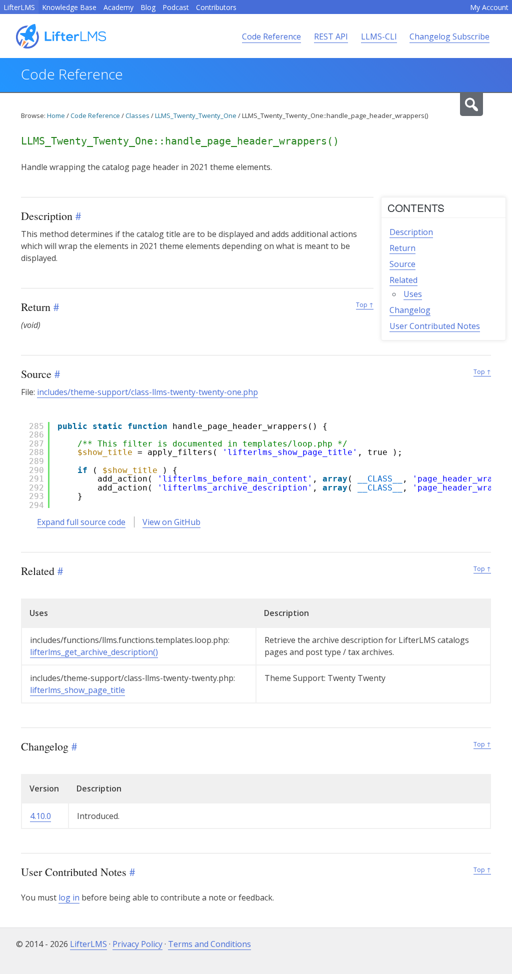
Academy (119, 7)
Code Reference (271, 36)
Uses (413, 294)
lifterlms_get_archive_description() (94, 652)
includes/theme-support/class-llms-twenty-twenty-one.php (147, 392)
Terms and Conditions (209, 944)
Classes (138, 115)
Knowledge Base (69, 7)
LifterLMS (19, 7)
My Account (489, 7)
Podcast (175, 7)
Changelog (410, 310)
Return (403, 248)
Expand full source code (81, 522)
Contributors (216, 7)
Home (56, 115)
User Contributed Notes (435, 326)
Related (404, 280)
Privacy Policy (137, 944)
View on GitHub (171, 522)
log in (69, 897)
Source (403, 264)
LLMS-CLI (379, 36)
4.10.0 (40, 816)
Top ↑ (365, 304)
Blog (148, 7)
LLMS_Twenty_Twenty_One (195, 115)
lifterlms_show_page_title (77, 690)
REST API (331, 36)
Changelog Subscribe (450, 36)
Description (411, 232)
